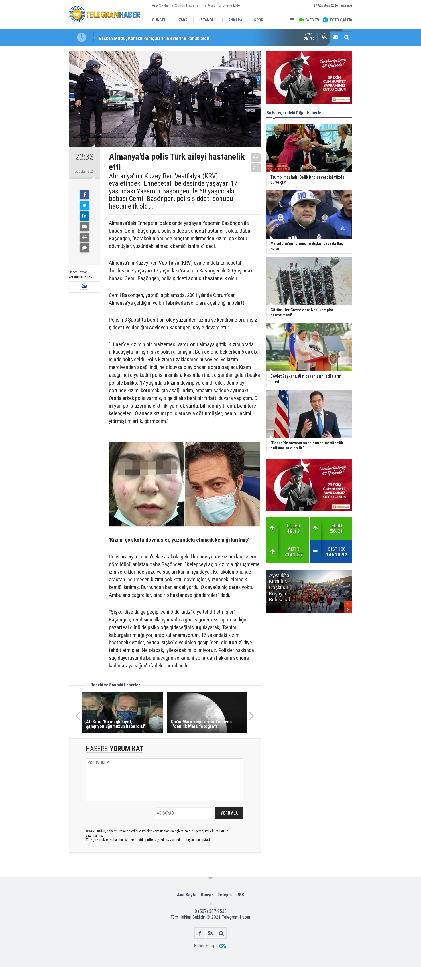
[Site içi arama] (346, 37)
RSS (240, 894)
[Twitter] (84, 205)
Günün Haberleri (188, 5)
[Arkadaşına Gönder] (84, 226)
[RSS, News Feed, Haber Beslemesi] (210, 933)
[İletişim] (335, 37)
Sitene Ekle (231, 5)
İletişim (224, 894)
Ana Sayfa (160, 5)
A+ (256, 157)
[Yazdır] (84, 237)
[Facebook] (84, 194)
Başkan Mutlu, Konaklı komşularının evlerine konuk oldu (154, 37)
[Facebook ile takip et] (200, 933)
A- (255, 167)
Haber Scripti (206, 945)
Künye (207, 894)
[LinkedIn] (84, 216)
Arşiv (211, 5)
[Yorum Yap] (84, 247)
